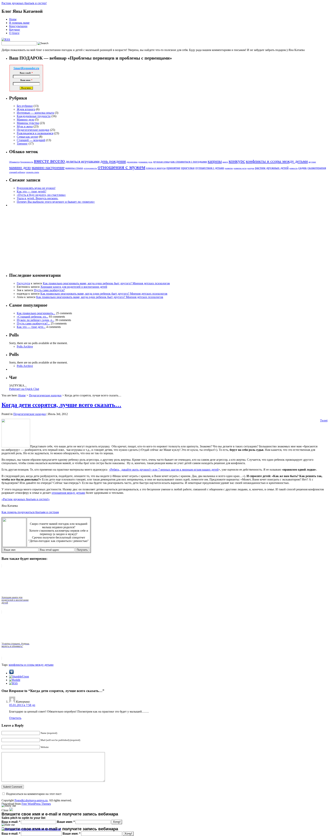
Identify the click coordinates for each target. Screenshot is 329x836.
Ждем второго (26, 109)
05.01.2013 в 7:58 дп (22, 705)
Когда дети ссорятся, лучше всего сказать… (61, 404)
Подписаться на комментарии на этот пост (33, 793)
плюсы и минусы (156, 167)
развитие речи (240, 168)
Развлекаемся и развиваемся (35, 133)
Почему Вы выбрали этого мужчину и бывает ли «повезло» (56, 201)
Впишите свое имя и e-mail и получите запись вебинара (60, 828)
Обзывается (14, 162)
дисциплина (132, 162)
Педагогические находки (33, 129)
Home (13, 19)
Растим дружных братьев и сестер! (24, 3)
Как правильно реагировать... (36, 313)
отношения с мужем (121, 167)
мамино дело (20, 167)
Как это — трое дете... (31, 327)
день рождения (113, 161)
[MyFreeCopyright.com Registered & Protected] (31, 829)
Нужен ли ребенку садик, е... (35, 320)
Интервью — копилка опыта (35, 112)
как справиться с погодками (188, 161)
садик (302, 168)
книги (225, 162)
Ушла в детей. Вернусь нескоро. (37, 198)
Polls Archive (25, 346)
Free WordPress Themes (36, 803)
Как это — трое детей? (31, 191)
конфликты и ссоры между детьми (277, 161)
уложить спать (32, 172)
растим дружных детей (272, 168)
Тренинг (22, 143)
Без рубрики (25, 105)
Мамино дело (25, 119)
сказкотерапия (316, 168)
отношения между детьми (68, 492)
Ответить (15, 718)
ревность (293, 168)
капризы (215, 161)
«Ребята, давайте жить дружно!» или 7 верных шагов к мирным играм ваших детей (164, 469)
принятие (173, 168)
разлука (250, 168)
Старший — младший (31, 140)
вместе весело (49, 161)
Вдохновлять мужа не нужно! (36, 188)
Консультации (18, 26)
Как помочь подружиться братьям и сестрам (30, 512)
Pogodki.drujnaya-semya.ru (31, 800)
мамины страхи (74, 167)
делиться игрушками (83, 161)
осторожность (90, 168)
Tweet (323, 420)
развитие (229, 168)
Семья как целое (27, 136)
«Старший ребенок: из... (32, 316)
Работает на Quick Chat (24, 389)
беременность (26, 162)
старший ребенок (17, 172)
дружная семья (161, 161)
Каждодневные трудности (34, 116)
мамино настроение (48, 167)
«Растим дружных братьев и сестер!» (26, 499)
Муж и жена (25, 126)
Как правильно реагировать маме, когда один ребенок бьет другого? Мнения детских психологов (106, 283)
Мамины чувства (28, 123)
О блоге (14, 33)
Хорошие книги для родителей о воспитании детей (73, 286)
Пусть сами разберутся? (49, 290)
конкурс (237, 161)
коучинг (312, 162)
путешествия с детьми (209, 168)
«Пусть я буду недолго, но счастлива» (41, 194)
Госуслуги (23, 283)
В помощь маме (19, 22)
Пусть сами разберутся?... (33, 323)
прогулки (188, 168)
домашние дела (145, 162)
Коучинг (14, 29)
